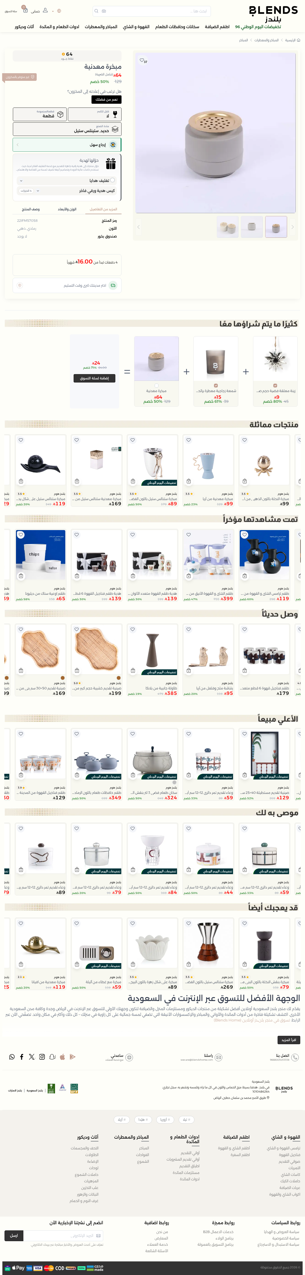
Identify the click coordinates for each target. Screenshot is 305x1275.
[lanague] (56, 11)
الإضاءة (92, 1161)
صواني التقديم (289, 1161)
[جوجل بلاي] (72, 1058)
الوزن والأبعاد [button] (67, 209)
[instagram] (42, 1058)
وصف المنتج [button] (31, 209)
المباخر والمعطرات (266, 40)
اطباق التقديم (189, 1166)
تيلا (185, 1119)
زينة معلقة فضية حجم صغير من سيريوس (275, 391)
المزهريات (91, 1181)
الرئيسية (290, 40)
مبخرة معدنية (156, 391)
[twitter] (32, 1058)
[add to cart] (245, 481)
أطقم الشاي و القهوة (234, 1148)
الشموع (143, 1161)
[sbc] (63, 1090)
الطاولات (91, 1155)
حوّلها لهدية (89, 160)
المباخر (243, 40)
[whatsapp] (12, 1058)
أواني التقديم (190, 1153)
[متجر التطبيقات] (62, 1058)
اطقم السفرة (240, 1155)
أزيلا (120, 1119)
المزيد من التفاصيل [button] (103, 209)
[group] (215, 227)
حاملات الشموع (86, 1174)
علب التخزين (89, 1188)
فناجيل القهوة (289, 1155)
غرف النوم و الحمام (84, 1201)
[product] (264, 460)
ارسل (14, 1235)
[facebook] (22, 1058)
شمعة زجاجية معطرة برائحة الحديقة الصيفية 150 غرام (216, 391)
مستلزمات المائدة (186, 1173)
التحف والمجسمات (84, 1148)
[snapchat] (52, 1058)
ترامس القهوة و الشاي (283, 1148)
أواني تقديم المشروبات (183, 1159)
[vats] (74, 1090)
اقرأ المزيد (289, 1040)
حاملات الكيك (290, 1181)
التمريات (294, 1168)
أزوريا (163, 1119)
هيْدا (141, 1119)
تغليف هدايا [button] (99, 180)
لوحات (93, 1168)
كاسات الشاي (290, 1174)
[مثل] (300, 440)
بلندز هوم (283, 494)
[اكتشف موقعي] (20, 285)
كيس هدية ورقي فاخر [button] (97, 190)
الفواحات (142, 1155)
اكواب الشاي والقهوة (284, 1194)
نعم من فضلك (106, 99)
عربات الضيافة (290, 1188)
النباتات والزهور (87, 1194)
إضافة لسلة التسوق (94, 378)
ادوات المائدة (189, 1179)
